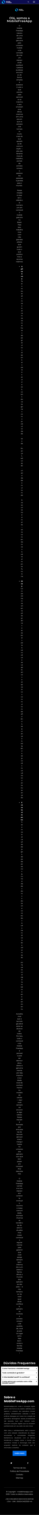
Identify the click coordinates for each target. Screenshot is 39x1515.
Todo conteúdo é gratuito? (13, 1373)
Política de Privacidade (19, 1471)
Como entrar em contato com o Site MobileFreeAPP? (17, 1382)
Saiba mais (19, 1453)
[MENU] (34, 2)
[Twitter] (11, 1463)
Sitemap (19, 1478)
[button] (30, 2)
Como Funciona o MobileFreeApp (15, 1368)
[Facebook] (27, 1463)
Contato (19, 1474)
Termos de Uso (19, 1468)
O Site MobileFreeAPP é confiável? (16, 1377)
